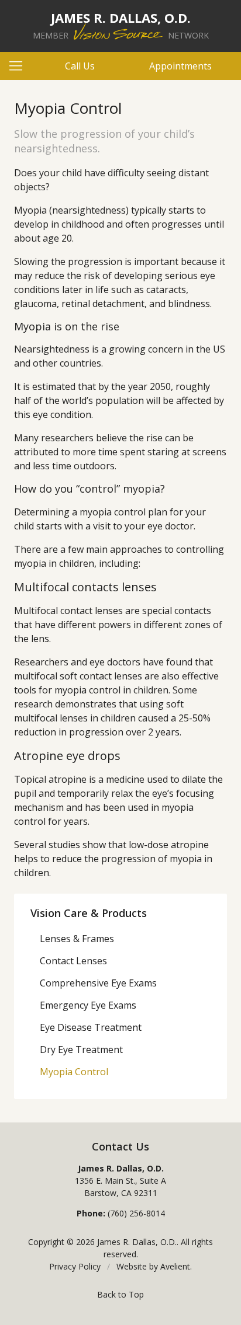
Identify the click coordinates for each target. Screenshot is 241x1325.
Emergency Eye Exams (88, 1005)
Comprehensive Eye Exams (98, 983)
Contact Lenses (73, 960)
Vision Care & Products (88, 913)
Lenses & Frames (77, 938)
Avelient (175, 1266)
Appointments (180, 66)
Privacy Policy (75, 1266)
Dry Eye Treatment (81, 1049)
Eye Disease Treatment (91, 1027)
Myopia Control (74, 1071)
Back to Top (120, 1294)
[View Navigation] (19, 66)
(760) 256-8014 (136, 1213)
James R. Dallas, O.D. (137, 1241)
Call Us (80, 66)
